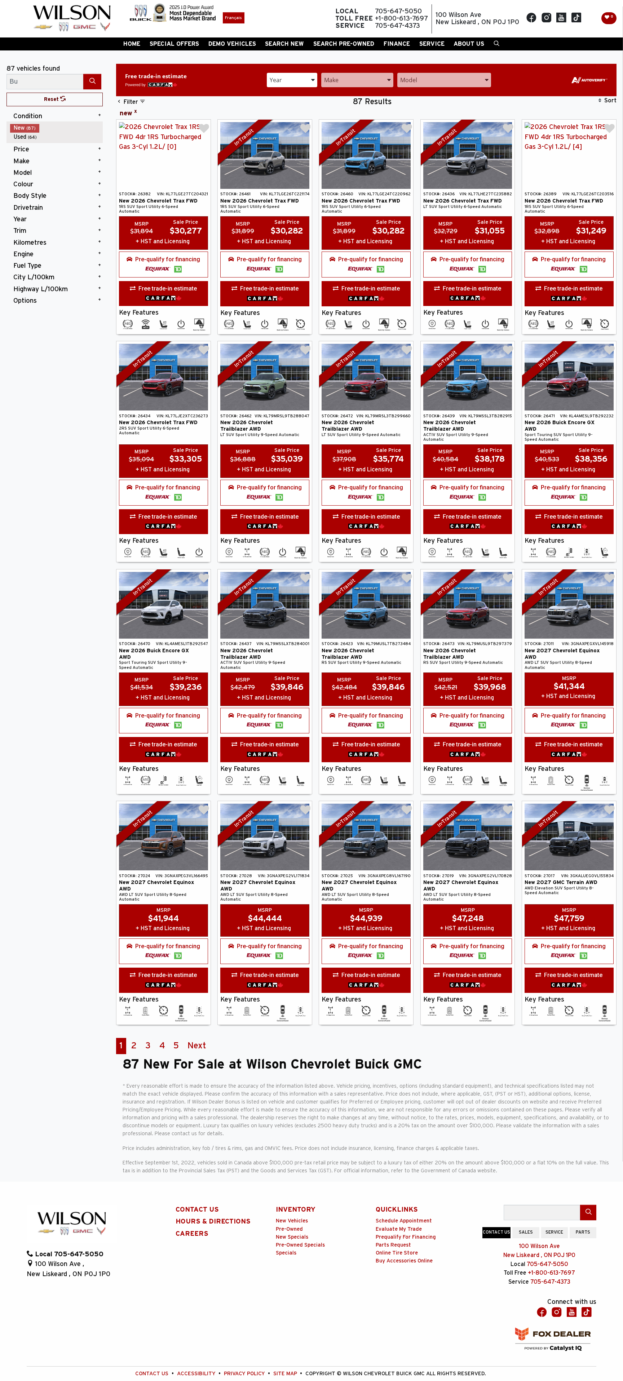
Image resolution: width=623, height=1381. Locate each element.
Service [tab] (554, 1232)
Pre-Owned (289, 1229)
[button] (132, 43)
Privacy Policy (245, 1373)
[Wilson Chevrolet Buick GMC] (72, 18)
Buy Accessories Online (404, 1261)
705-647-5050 (547, 1264)
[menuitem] (56, 128)
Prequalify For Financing (406, 1237)
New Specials (292, 1237)
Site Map (286, 1373)
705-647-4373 (550, 1282)
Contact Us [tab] (496, 1232)
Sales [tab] (526, 1232)
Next (196, 1046)
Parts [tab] (583, 1232)
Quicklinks (397, 1209)
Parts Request (393, 1245)
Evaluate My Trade (399, 1229)
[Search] (92, 81)
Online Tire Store (397, 1253)
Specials (286, 1253)
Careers (192, 1233)
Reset (52, 99)
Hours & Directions (213, 1221)
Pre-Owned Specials (300, 1245)
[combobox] (292, 79)
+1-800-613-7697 (551, 1273)
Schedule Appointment (404, 1221)
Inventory (295, 1209)
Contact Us (197, 1209)
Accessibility (197, 1373)
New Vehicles (292, 1221)
